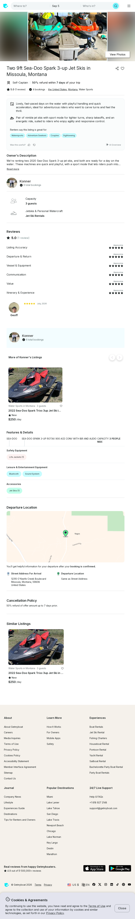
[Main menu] (129, 6)
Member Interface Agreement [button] (20, 767)
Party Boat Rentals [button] (99, 772)
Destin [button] (50, 848)
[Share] (117, 68)
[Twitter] (99, 885)
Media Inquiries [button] (12, 738)
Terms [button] (38, 884)
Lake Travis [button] (53, 819)
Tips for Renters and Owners (19, 819)
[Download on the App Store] (94, 868)
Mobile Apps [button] (53, 738)
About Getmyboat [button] (13, 726)
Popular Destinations (60, 788)
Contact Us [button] (10, 778)
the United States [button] (57, 89)
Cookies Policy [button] (12, 755)
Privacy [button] (48, 884)
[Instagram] (105, 885)
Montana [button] (73, 89)
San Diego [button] (52, 814)
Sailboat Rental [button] (98, 761)
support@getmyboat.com (103, 808)
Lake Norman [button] (54, 836)
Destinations (10, 814)
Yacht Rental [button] (96, 755)
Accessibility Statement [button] (16, 761)
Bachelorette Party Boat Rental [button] (106, 767)
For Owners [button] (53, 732)
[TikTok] (117, 885)
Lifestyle (8, 802)
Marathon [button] (52, 854)
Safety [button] (50, 744)
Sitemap (8, 772)
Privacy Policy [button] (55, 913)
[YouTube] (129, 885)
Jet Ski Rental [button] (97, 732)
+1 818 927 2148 (98, 802)
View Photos (117, 54)
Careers (8, 732)
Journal (9, 788)
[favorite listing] (122, 68)
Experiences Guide (14, 808)
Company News (12, 796)
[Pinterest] (123, 885)
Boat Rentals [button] (96, 726)
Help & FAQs (96, 796)
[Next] (119, 357)
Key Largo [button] (52, 842)
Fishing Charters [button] (98, 738)
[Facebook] (93, 885)
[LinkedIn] (111, 885)
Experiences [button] (98, 717)
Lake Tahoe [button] (53, 808)
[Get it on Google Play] (120, 868)
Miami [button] (50, 796)
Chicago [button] (51, 831)
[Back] (112, 357)
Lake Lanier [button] (53, 802)
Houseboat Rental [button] (99, 744)
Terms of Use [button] (96, 906)
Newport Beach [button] (55, 825)
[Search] (116, 6)
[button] (35, 385)
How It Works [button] (54, 726)
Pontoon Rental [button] (98, 749)
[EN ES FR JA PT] (86, 884)
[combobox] (31, 6)
